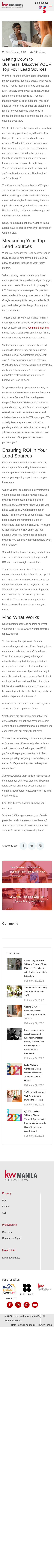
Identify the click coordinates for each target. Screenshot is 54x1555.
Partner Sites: (11, 1279)
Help (13, 1325)
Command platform (38, 327)
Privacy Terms (44, 1325)
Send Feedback (26, 1325)
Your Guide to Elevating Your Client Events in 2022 (35, 991)
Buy (4, 1200)
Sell (4, 1212)
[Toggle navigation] (50, 5)
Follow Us (11, 1298)
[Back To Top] (46, 1547)
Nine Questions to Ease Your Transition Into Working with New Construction (27, 872)
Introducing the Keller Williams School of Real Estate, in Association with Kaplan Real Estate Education (35, 968)
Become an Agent (11, 1238)
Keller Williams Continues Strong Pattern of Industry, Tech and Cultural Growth (33, 1073)
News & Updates (11, 1257)
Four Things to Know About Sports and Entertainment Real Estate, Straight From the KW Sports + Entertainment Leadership (34, 1042)
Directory (7, 1232)
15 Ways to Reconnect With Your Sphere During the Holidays (26, 899)
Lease (5, 1206)
